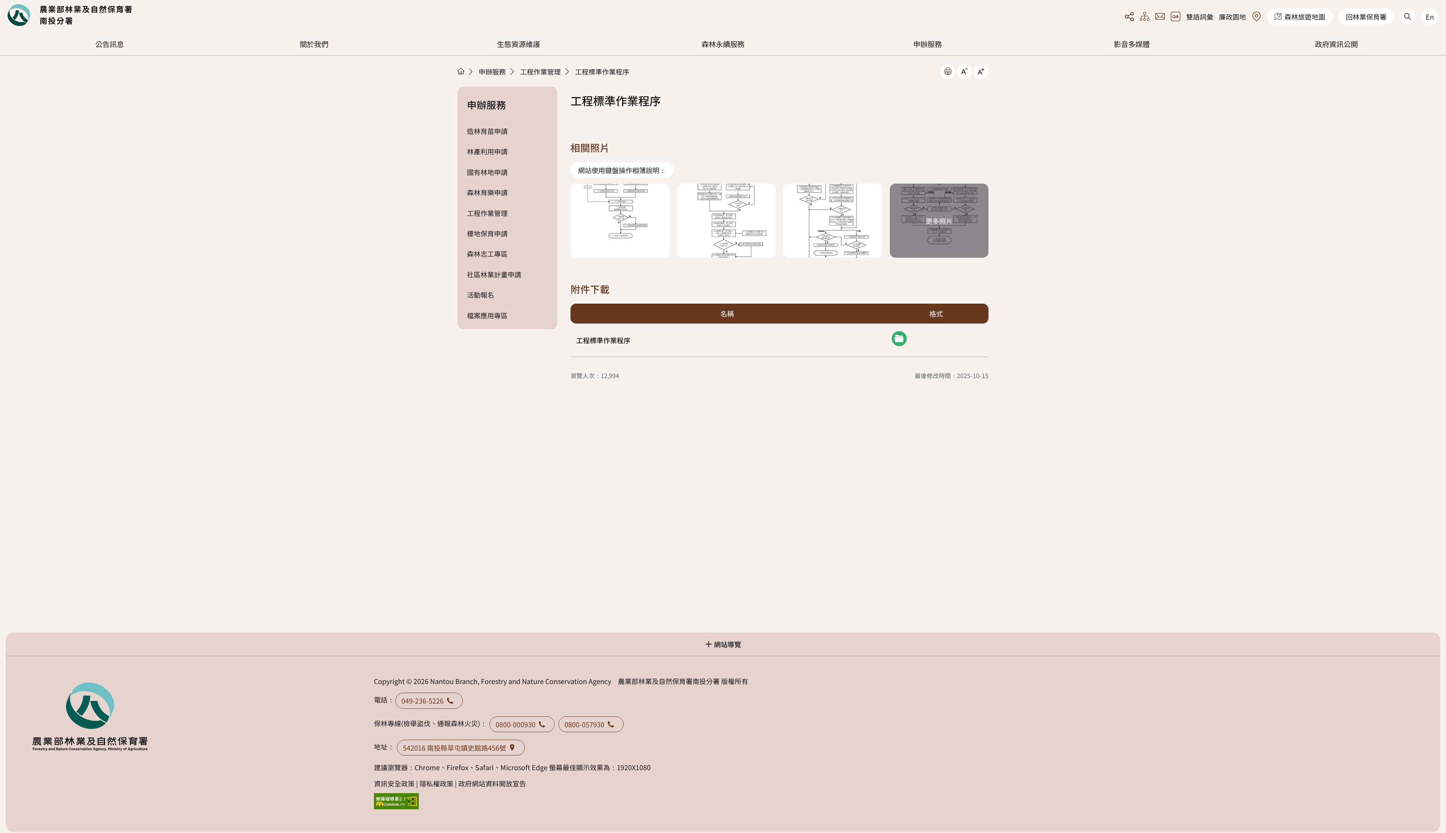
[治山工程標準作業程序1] (620, 221)
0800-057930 (584, 724)
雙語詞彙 (1199, 16)
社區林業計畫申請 (494, 274)
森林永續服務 (723, 44)
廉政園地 (1232, 16)
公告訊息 (109, 44)
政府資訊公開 (1336, 44)
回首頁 (70, 15)
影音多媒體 (1132, 44)
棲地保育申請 (487, 233)
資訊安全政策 (394, 783)
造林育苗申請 (487, 131)
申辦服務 (927, 44)
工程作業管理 (540, 71)
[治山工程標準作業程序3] (832, 221)
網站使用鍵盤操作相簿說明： (622, 170)
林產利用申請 (487, 151)
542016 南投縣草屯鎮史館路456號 (454, 747)
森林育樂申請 (487, 192)
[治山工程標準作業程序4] (939, 221)
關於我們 (314, 44)
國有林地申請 (487, 172)
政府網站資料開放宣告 (492, 783)
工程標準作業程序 (602, 71)
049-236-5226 (422, 700)
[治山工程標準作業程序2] (726, 221)
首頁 (461, 71)
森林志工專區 (487, 253)
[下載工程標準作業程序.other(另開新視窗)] (899, 338)
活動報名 (480, 294)
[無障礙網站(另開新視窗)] (396, 801)
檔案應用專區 (487, 315)
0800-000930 (515, 724)
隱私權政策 (436, 783)
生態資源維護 (518, 44)
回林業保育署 (1366, 16)
